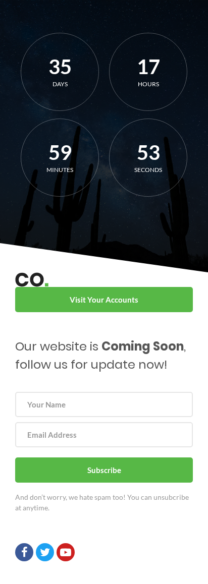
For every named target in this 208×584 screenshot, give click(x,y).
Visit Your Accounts (104, 299)
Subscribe (104, 470)
